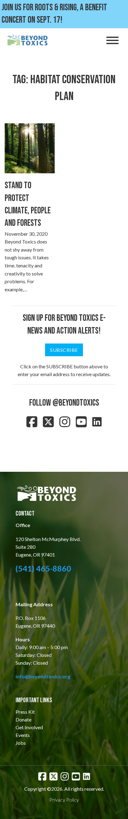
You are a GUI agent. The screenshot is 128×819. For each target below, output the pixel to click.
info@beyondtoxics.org (43, 676)
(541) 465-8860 (43, 568)
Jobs (21, 743)
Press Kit (25, 712)
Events (23, 735)
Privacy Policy (64, 800)
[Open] (112, 40)
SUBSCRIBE (64, 350)
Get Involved (29, 727)
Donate (23, 719)
